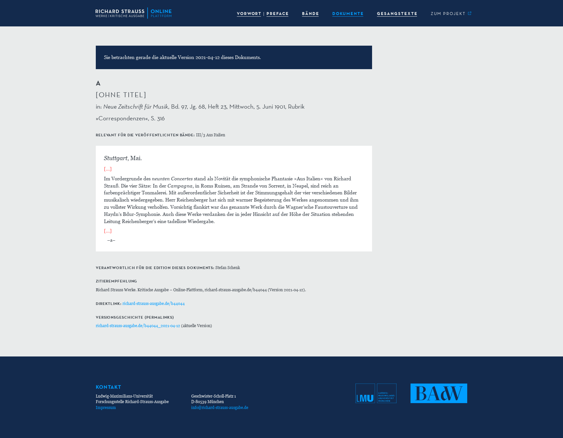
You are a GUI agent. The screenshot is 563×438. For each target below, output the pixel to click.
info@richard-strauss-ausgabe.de (219, 407)
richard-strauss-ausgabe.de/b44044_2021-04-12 (138, 325)
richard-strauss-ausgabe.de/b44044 (154, 303)
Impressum (106, 407)
